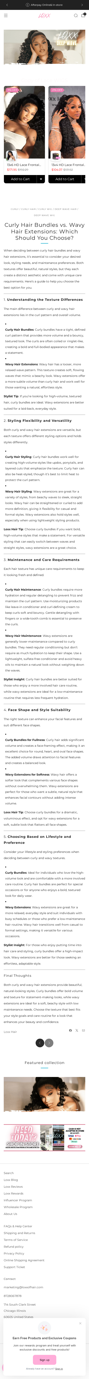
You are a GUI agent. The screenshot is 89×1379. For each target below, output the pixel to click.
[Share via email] (83, 1030)
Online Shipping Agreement (24, 1260)
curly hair (28, 209)
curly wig (45, 209)
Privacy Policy (14, 1253)
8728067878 (13, 1296)
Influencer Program (18, 1200)
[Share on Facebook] (70, 1030)
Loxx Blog (11, 1180)
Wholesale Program (18, 1207)
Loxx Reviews (13, 1187)
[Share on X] (77, 1030)
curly (15, 209)
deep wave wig (44, 215)
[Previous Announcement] (7, 4)
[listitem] (45, 5)
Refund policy (14, 1247)
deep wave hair (66, 209)
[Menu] (6, 15)
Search (9, 1173)
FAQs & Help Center (18, 1226)
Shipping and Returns (19, 1233)
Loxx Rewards (13, 1193)
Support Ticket (14, 1267)
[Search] (76, 15)
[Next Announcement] (82, 4)
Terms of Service (16, 1240)
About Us (10, 1214)
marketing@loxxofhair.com (23, 1287)
